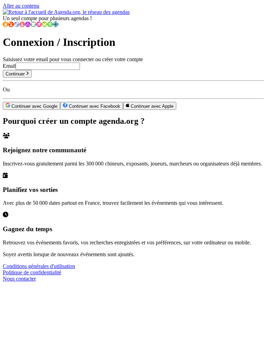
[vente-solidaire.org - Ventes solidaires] (55, 25)
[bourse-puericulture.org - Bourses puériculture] (39, 25)
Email (9, 66)
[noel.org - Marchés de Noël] (22, 25)
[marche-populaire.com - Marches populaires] (50, 25)
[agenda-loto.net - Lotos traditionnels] (16, 25)
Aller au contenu (21, 6)
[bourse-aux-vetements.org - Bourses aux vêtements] (33, 25)
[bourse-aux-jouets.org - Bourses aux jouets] (44, 25)
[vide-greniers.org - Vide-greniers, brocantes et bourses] (5, 25)
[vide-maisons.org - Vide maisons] (11, 25)
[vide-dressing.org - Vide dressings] (28, 25)
